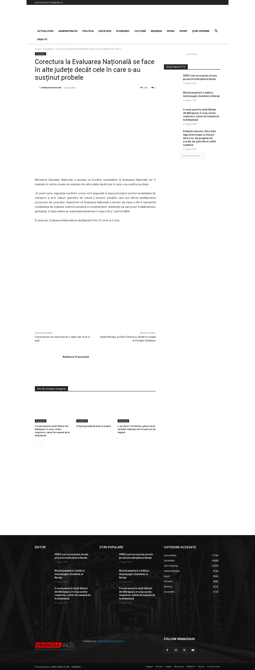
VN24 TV (42, 39)
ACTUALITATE (45, 31)
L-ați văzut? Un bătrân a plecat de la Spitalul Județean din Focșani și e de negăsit (136, 429)
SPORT (183, 31)
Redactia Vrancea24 (51, 87)
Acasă (38, 48)
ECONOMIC (123, 31)
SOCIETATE (105, 31)
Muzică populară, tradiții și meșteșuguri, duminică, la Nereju (69, 574)
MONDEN (156, 31)
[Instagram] (175, 650)
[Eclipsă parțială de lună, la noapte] (95, 409)
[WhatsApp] (84, 96)
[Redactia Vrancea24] (37, 87)
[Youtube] (193, 650)
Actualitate (48, 48)
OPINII (171, 31)
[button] (216, 31)
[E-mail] (92, 96)
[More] (108, 316)
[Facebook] (60, 96)
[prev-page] (37, 444)
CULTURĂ (140, 31)
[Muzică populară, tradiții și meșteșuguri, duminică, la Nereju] (172, 97)
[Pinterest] (76, 96)
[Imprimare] (100, 96)
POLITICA (88, 31)
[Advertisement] (95, 266)
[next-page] (42, 444)
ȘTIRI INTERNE (200, 31)
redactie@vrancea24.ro (110, 641)
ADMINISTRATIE (68, 31)
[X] (68, 96)
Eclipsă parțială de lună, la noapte (93, 426)
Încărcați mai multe (191, 155)
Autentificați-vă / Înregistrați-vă (49, 2)
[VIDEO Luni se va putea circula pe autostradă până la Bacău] (172, 80)
